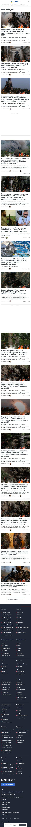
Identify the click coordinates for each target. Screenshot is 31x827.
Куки (14, 825)
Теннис (19, 648)
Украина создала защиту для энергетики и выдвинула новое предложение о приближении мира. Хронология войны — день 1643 (15, 98)
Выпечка (19, 761)
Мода (18, 687)
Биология (4, 669)
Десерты (19, 768)
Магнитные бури (21, 697)
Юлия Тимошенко (7, 747)
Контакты (4, 804)
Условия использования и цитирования (12, 797)
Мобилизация (20, 704)
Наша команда (6, 807)
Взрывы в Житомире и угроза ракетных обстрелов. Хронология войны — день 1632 (14, 585)
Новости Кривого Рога (8, 627)
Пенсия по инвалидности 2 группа (8, 764)
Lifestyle (18, 679)
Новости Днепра (6, 617)
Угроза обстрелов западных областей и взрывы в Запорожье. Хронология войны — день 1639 (14, 352)
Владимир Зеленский (8, 730)
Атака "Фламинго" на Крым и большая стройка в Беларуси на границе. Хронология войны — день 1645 (15, 32)
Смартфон (5, 674)
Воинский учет (21, 718)
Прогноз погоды (21, 632)
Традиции (20, 735)
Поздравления (21, 699)
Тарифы (4, 650)
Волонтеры (5, 719)
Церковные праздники (23, 730)
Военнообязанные (22, 715)
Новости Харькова (7, 614)
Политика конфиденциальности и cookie (12, 792)
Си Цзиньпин (5, 735)
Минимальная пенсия (8, 771)
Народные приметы (22, 732)
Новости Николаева (7, 635)
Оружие (4, 716)
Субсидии (20, 619)
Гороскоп (19, 682)
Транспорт (5, 645)
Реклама (4, 799)
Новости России (6, 687)
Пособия (19, 630)
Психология (20, 671)
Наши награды (6, 802)
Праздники (19, 727)
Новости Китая (6, 692)
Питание (19, 666)
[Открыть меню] (2, 2)
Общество (19, 609)
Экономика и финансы (7, 640)
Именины (20, 742)
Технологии (5, 663)
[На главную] (15, 2)
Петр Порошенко (6, 745)
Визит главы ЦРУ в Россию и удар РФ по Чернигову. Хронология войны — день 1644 (14, 65)
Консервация (21, 763)
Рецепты (18, 757)
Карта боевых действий (6, 708)
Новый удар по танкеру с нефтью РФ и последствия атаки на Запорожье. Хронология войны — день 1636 (14, 453)
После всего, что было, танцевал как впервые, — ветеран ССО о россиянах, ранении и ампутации (14, 229)
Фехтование (20, 655)
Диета (19, 669)
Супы (18, 766)
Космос (4, 666)
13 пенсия (5, 761)
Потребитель (20, 684)
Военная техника (6, 722)
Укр (29, 1)
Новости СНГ (5, 689)
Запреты (19, 737)
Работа (19, 614)
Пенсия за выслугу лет (8, 773)
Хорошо (23, 825)
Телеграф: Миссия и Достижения (10, 812)
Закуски (19, 773)
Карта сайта (5, 809)
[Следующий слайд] (29, 5)
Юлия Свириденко (7, 752)
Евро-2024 (20, 653)
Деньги (4, 643)
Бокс (18, 645)
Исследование (21, 674)
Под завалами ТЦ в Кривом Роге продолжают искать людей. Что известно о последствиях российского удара (14, 261)
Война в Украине (6, 704)
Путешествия (21, 689)
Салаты (19, 771)
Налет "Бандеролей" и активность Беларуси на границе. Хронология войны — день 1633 (14, 552)
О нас (3, 789)
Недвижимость (6, 648)
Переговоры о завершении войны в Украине (14, 4)
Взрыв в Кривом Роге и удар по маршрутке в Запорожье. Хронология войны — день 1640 (13, 291)
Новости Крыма (6, 632)
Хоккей (19, 650)
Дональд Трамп (6, 732)
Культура (19, 692)
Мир (2, 679)
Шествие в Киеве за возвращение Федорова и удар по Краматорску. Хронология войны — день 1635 (14, 486)
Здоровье (19, 660)
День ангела (20, 740)
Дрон (3, 671)
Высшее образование (23, 627)
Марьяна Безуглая (7, 750)
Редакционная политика (8, 794)
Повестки (19, 708)
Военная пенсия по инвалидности (7, 768)
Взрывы (4, 711)
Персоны (3, 727)
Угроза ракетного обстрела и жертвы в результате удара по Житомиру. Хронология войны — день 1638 (14, 385)
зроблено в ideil (5, 822)
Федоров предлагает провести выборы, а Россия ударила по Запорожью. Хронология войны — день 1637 (14, 419)
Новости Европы (6, 682)
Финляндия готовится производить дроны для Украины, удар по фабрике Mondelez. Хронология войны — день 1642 (15, 160)
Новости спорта (21, 640)
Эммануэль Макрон (7, 737)
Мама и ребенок (21, 663)
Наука (3, 660)
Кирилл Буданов (6, 742)
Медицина (20, 622)
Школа (19, 624)
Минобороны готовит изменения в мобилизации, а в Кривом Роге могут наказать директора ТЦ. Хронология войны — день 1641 (14, 196)
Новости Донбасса (7, 630)
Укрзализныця (6, 655)
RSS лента (5, 814)
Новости (3, 609)
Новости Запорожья (7, 624)
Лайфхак (19, 694)
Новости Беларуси (7, 694)
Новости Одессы (6, 619)
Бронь (19, 710)
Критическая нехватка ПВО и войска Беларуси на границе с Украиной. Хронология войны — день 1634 (15, 520)
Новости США (6, 684)
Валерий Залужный (7, 740)
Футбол (19, 643)
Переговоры (5, 714)
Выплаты (19, 617)
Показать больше (13, 599)
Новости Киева (6, 612)
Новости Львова (6, 622)
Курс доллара (6, 653)
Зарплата (20, 612)
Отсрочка (19, 713)
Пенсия (3, 757)
